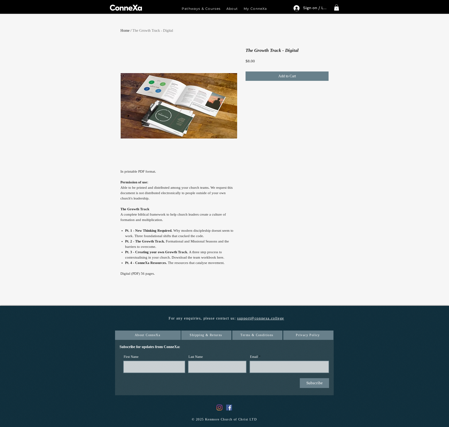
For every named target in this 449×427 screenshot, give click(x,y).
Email (254, 357)
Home (125, 30)
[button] (201, 9)
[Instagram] (219, 407)
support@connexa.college (260, 318)
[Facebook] (229, 407)
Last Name (195, 357)
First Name (131, 357)
